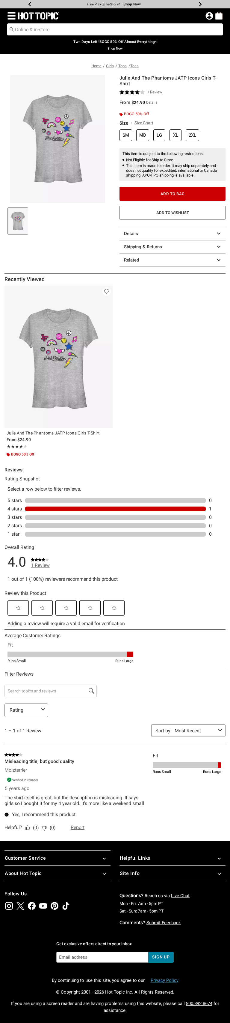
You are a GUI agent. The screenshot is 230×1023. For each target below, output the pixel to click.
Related (131, 260)
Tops (122, 66)
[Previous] (29, 4)
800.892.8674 (199, 1003)
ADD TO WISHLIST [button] (172, 212)
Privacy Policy (164, 980)
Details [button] (151, 102)
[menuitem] (219, 16)
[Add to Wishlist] (106, 291)
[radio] (125, 135)
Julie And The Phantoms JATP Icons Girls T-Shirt (53, 433)
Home (96, 66)
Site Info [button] (130, 873)
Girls (110, 66)
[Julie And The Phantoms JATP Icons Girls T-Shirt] (58, 357)
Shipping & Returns (143, 247)
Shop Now (132, 4)
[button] (10, 16)
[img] (8, 905)
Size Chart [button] (143, 122)
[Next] (200, 4)
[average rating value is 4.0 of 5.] (133, 92)
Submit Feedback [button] (163, 922)
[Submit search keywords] (11, 29)
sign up (161, 957)
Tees (134, 66)
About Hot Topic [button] (23, 873)
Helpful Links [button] (135, 858)
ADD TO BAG (173, 194)
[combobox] (115, 29)
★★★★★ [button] (15, 446)
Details (131, 233)
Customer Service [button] (25, 858)
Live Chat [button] (180, 895)
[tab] (17, 221)
